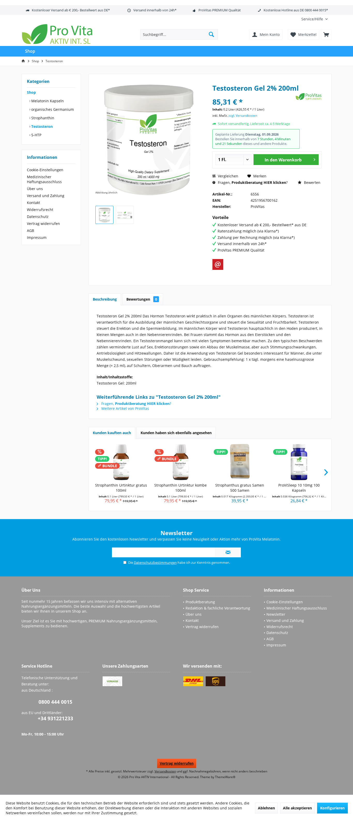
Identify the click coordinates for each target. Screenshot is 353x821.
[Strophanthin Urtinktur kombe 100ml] (181, 462)
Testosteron (41, 126)
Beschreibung (105, 299)
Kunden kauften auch (112, 432)
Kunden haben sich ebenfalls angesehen (176, 432)
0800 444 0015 (55, 702)
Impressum (37, 237)
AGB (30, 230)
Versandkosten (165, 771)
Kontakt (33, 202)
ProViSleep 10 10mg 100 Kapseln (299, 488)
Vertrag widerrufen (43, 223)
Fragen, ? (252, 182)
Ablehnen (266, 808)
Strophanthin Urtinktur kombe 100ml (180, 488)
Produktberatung (200, 601)
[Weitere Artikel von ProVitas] (308, 96)
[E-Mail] (217, 264)
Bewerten (311, 182)
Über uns (35, 188)
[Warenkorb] (326, 34)
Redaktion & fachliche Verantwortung (218, 608)
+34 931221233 (55, 718)
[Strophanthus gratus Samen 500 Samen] (240, 462)
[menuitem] (314, 19)
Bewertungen (141, 299)
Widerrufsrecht (40, 209)
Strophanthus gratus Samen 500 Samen (239, 488)
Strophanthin (42, 117)
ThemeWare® (225, 777)
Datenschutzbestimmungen (155, 562)
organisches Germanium (52, 109)
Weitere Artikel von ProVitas (124, 408)
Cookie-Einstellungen (45, 169)
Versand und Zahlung (45, 195)
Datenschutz (38, 216)
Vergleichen (227, 176)
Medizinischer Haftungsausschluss (44, 179)
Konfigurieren (332, 808)
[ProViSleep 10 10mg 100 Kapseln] (299, 462)
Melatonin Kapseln (47, 100)
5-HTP (35, 134)
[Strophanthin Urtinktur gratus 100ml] (121, 462)
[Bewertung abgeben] (253, 95)
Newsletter (275, 614)
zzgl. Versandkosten (242, 115)
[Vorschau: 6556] (104, 215)
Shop (31, 92)
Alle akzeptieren (297, 808)
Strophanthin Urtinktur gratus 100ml (121, 488)
